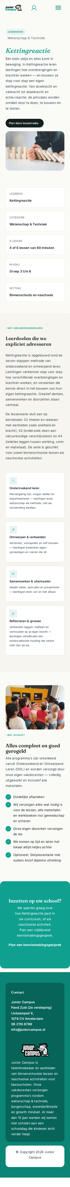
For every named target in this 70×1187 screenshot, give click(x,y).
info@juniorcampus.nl (28, 1029)
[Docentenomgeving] (34, 8)
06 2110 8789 (21, 1024)
